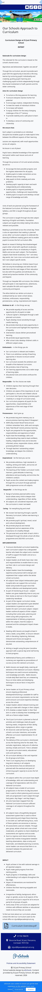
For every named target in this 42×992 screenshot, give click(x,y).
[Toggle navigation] (39, 7)
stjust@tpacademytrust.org (23, 947)
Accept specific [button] (19, 989)
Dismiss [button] (10, 989)
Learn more (30, 986)
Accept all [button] (31, 989)
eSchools (27, 970)
